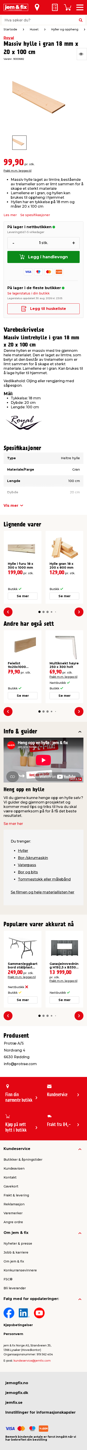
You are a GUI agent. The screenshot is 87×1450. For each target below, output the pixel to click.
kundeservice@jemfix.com (32, 1360)
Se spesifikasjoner (35, 215)
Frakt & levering (16, 1195)
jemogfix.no (16, 1383)
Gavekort (11, 1186)
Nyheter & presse (18, 1243)
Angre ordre (13, 1222)
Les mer (10, 215)
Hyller (23, 851)
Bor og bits (28, 872)
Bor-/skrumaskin (33, 858)
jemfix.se (14, 1402)
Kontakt (10, 1177)
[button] (39, 612)
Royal (9, 38)
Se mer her (13, 824)
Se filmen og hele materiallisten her (42, 892)
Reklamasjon (14, 1204)
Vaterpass (27, 865)
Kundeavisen (14, 1168)
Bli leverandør (15, 1288)
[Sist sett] (82, 54)
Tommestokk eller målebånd (44, 879)
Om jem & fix (16, 1233)
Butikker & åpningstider (23, 1160)
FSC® (8, 1279)
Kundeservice (17, 1149)
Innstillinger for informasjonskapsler (40, 1412)
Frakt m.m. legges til (17, 170)
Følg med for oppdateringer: (31, 1299)
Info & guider (20, 731)
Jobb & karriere (16, 1252)
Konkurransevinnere (20, 1270)
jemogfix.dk (16, 1393)
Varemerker (13, 1213)
